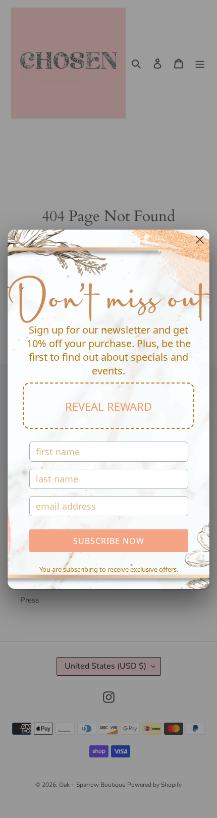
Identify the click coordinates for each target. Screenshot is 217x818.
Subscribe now (108, 541)
